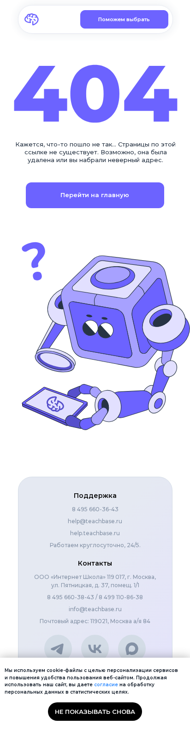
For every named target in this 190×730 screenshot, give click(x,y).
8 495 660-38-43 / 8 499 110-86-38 (95, 597)
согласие (106, 685)
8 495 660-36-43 (95, 509)
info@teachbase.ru (95, 609)
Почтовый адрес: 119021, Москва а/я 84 (95, 621)
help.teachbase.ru (95, 533)
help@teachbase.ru (95, 521)
